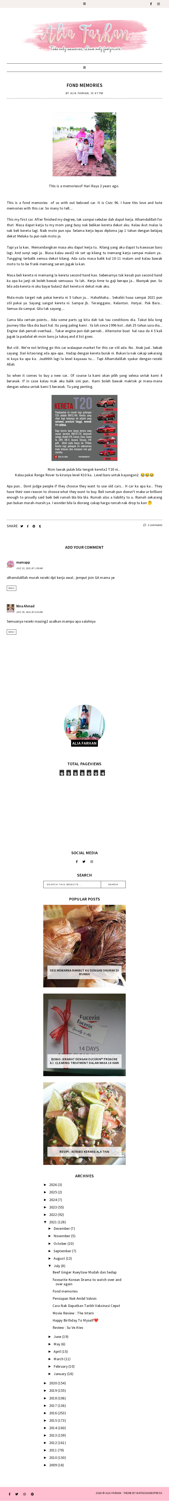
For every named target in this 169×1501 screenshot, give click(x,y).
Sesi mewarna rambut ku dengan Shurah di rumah (84, 972)
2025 (53, 1192)
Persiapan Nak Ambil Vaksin (75, 1298)
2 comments (154, 525)
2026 (53, 1184)
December (62, 1228)
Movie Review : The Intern (73, 1313)
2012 (53, 1442)
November (62, 1235)
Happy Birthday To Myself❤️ (76, 1320)
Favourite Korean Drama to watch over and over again (87, 1282)
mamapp (23, 562)
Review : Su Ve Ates (68, 1327)
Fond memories (84, 85)
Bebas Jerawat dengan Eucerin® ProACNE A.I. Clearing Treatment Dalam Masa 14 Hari (84, 1061)
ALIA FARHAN (113, 1493)
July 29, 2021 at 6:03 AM (29, 612)
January (60, 1373)
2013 (53, 1435)
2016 (53, 1413)
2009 (53, 1465)
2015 (53, 1420)
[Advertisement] (84, 813)
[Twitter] (83, 862)
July (57, 1265)
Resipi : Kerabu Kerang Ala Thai (84, 1152)
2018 (53, 1398)
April (58, 1351)
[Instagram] (158, 4)
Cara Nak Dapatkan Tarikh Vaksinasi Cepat (86, 1305)
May (57, 1344)
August (60, 1258)
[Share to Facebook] (28, 526)
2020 (53, 1383)
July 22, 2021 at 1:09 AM (29, 568)
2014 (53, 1427)
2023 (53, 1207)
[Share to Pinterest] (34, 526)
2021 (53, 1222)
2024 (53, 1199)
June (58, 1336)
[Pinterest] (32, 1494)
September (63, 1251)
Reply (11, 588)
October (60, 1243)
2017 (53, 1405)
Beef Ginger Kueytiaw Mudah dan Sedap (85, 1272)
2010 (53, 1457)
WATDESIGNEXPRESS (149, 1493)
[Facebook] (151, 4)
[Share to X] (22, 526)
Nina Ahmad (25, 606)
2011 (53, 1450)
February (61, 1366)
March (59, 1358)
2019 (53, 1390)
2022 (53, 1214)
